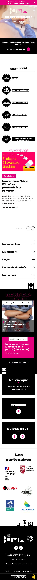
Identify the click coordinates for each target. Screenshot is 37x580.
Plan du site (28, 571)
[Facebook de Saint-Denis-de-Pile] (16, 548)
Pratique (7, 571)
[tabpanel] (18, 19)
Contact (17, 571)
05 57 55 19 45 (19, 559)
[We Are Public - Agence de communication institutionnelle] (18, 577)
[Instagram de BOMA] (21, 548)
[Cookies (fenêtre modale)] (33, 577)
